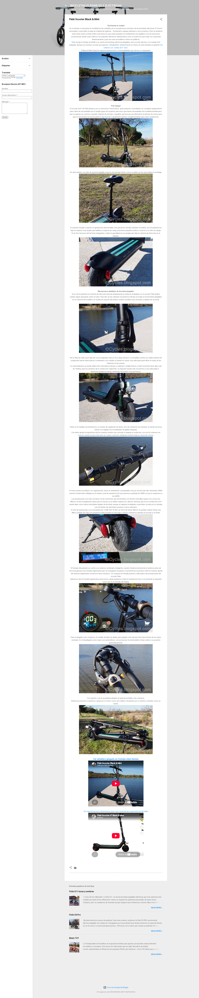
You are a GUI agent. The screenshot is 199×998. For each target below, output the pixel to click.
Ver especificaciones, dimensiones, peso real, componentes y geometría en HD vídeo (116, 811)
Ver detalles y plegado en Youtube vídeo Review (116, 759)
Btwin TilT (74, 938)
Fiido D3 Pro (75, 915)
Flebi (73, 42)
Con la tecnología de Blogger (117, 987)
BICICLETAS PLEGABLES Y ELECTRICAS (95, 5)
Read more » (156, 908)
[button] (161, 19)
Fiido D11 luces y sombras (81, 891)
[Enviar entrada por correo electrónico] (75, 869)
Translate (19, 78)
